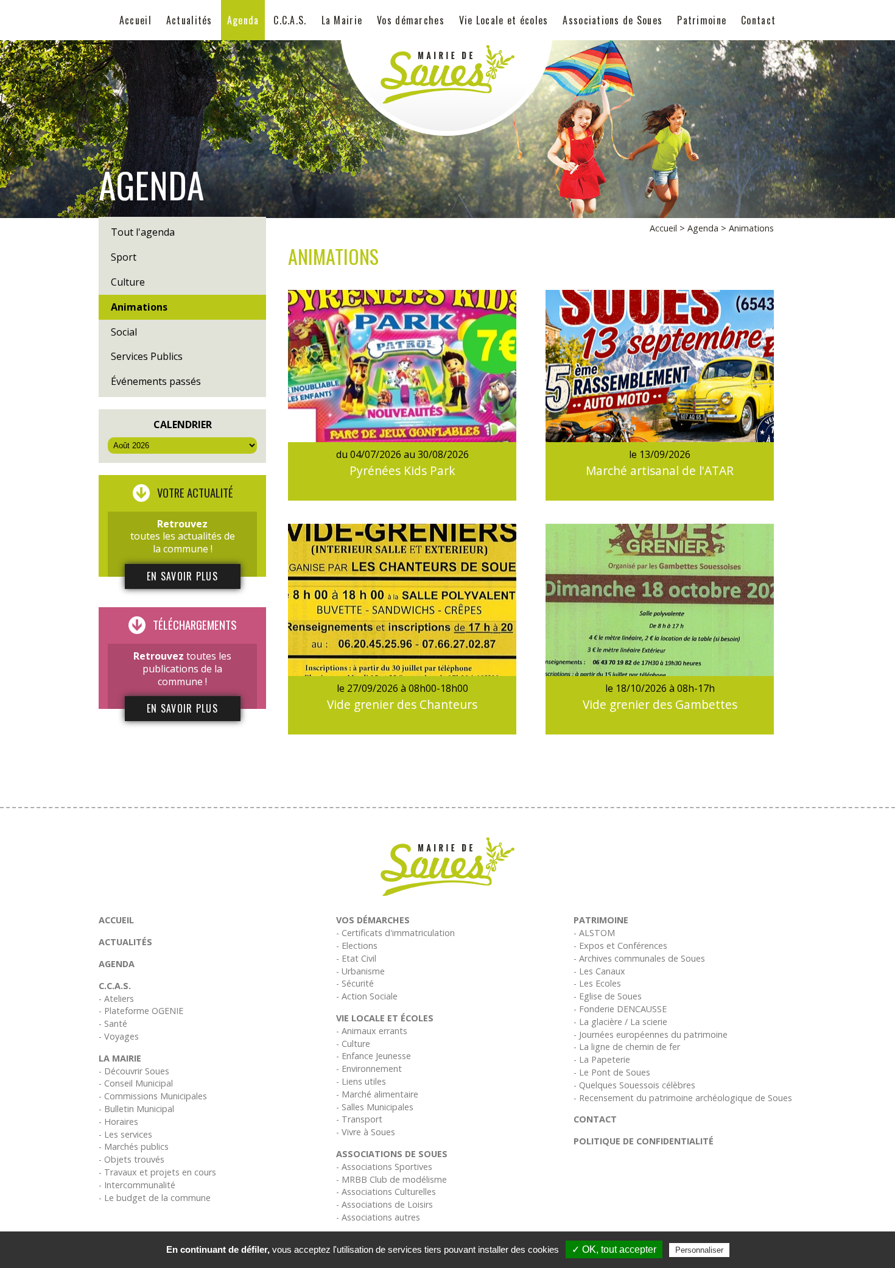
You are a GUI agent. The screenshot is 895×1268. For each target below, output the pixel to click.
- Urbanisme (360, 971)
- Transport (359, 1119)
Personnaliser (699, 1250)
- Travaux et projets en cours (157, 1172)
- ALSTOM (594, 933)
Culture (128, 282)
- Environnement (369, 1068)
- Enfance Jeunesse (373, 1056)
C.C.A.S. (289, 20)
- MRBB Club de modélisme (391, 1179)
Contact (758, 20)
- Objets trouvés (131, 1159)
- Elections (356, 945)
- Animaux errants (371, 1031)
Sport (123, 257)
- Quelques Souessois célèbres (634, 1085)
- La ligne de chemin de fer (627, 1046)
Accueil (135, 20)
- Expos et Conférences (620, 945)
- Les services (125, 1134)
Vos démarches (410, 20)
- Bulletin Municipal (136, 1109)
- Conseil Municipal (136, 1083)
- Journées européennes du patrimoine (651, 1034)
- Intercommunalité (137, 1185)
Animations (139, 307)
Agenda (243, 20)
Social (124, 332)
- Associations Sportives (384, 1166)
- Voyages (119, 1036)
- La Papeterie (602, 1059)
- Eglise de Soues (608, 996)
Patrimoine (701, 20)
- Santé (113, 1023)
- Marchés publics (134, 1146)
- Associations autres (378, 1217)
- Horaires (118, 1121)
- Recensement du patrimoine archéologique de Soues (683, 1098)
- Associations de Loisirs (384, 1204)
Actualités (189, 20)
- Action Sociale (367, 996)
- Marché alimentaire (377, 1094)
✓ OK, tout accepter (614, 1249)
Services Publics (147, 356)
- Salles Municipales (374, 1107)
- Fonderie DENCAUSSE (620, 1009)
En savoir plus (182, 576)
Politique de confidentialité (644, 1141)
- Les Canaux (599, 971)
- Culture (353, 1043)
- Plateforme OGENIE (141, 1010)
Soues (388, 491)
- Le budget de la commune (155, 1197)
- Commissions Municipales (153, 1096)
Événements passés (156, 381)
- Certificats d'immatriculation (395, 933)
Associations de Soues (612, 20)
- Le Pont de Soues (612, 1072)
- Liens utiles (361, 1081)
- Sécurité (355, 983)
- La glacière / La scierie (620, 1021)
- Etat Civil (356, 958)
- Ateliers (116, 998)
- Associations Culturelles (386, 1191)
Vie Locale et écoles (504, 20)
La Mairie (342, 20)
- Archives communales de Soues (639, 958)
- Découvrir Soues (134, 1071)
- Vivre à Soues (365, 1132)
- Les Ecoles (597, 983)
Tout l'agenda (143, 232)
